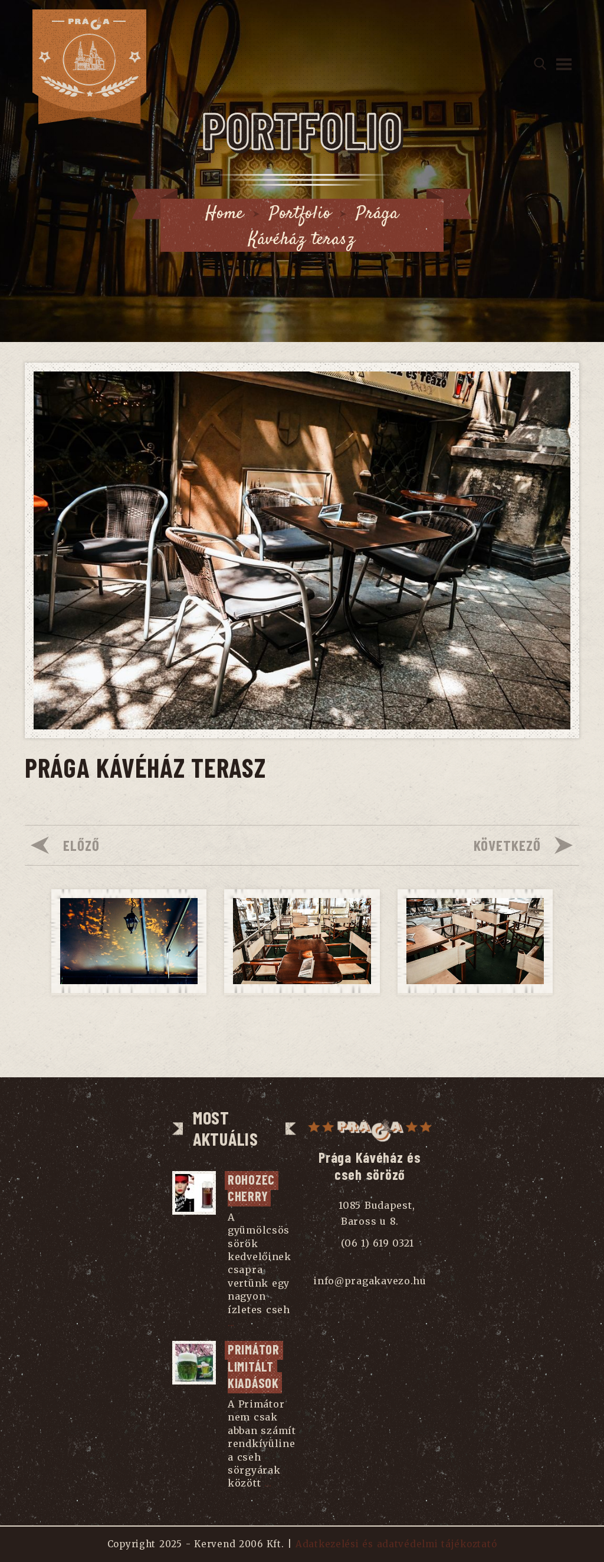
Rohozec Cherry (253, 1188)
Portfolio (300, 213)
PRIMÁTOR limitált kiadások (255, 1365)
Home (224, 213)
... (231, 1322)
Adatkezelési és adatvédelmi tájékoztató (396, 1544)
